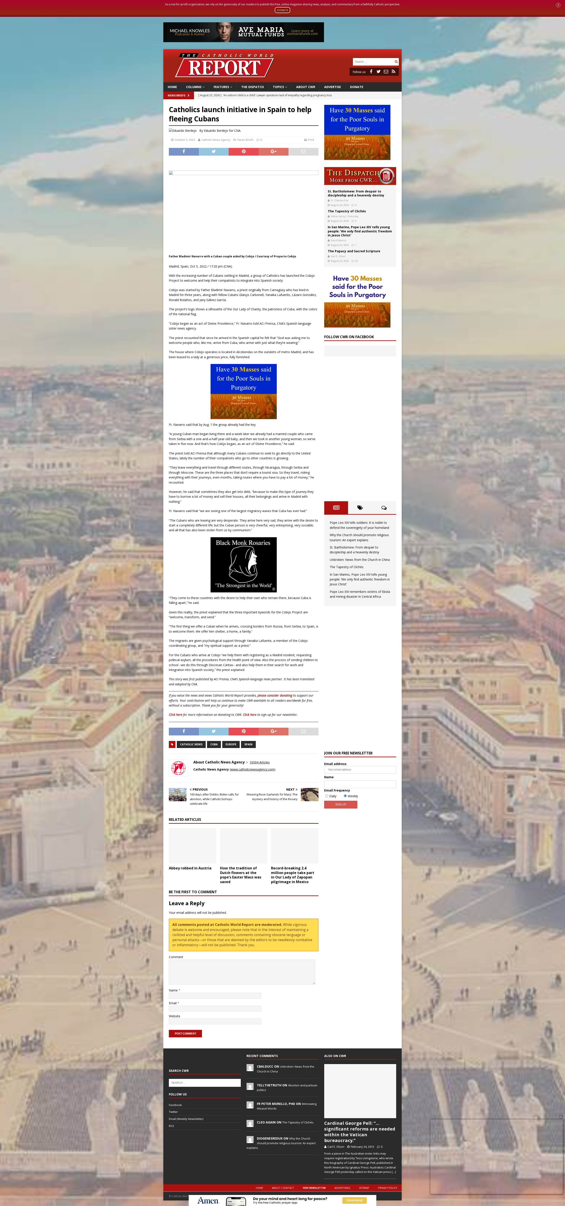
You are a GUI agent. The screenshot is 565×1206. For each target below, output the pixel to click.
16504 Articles (260, 762)
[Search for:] (373, 61)
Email (173, 1003)
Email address (335, 764)
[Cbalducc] (250, 1069)
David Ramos (338, 240)
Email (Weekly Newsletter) (186, 1119)
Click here (175, 714)
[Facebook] (371, 71)
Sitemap (364, 1187)
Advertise (332, 87)
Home (172, 87)
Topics (278, 87)
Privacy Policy (387, 1187)
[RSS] (393, 71)
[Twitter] (378, 71)
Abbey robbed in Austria (190, 868)
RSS (171, 1126)
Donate (356, 87)
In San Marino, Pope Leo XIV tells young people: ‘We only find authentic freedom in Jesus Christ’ (360, 231)
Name (174, 990)
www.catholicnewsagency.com (252, 769)
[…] (394, 1172)
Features (221, 87)
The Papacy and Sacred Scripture (354, 251)
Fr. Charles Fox (339, 200)
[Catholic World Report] (282, 79)
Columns (194, 87)
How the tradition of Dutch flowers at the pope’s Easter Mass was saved (240, 875)
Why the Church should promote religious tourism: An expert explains (281, 1143)
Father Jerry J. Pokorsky (344, 216)
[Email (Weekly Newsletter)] (386, 71)
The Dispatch (252, 87)
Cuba (214, 744)
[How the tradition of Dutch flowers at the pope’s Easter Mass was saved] (243, 846)
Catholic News (191, 744)
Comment (176, 957)
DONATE (282, 10)
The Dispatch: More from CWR (360, 176)
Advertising (342, 1187)
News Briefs (176, 95)
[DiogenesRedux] (250, 1141)
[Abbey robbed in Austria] (192, 846)
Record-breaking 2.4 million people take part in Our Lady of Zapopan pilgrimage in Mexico (292, 875)
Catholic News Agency (215, 140)
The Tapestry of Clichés (347, 211)
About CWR (305, 87)
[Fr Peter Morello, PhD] (250, 1106)
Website (174, 1016)
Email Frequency (337, 790)
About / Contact (283, 1187)
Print (311, 140)
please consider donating (275, 695)
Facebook (175, 1105)
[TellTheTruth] (250, 1087)
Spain (248, 744)
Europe (231, 744)
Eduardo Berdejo (216, 130)
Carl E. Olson (338, 256)
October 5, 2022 (185, 140)
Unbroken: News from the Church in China (360, 560)
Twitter (173, 1112)
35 (356, 260)
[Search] (396, 62)
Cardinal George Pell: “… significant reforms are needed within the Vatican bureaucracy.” (359, 1131)
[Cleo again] (250, 1125)
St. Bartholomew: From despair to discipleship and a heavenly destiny (356, 193)
